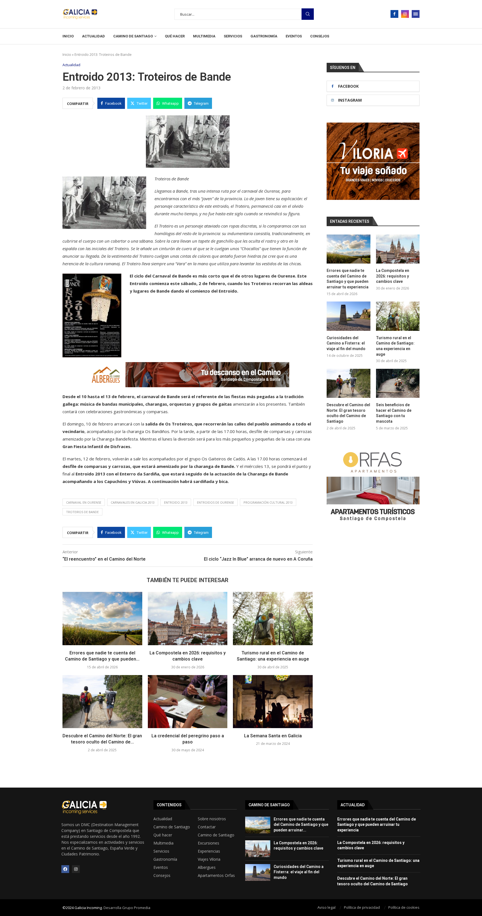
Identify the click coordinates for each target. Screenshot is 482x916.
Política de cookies (404, 907)
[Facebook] (394, 14)
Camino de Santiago (133, 36)
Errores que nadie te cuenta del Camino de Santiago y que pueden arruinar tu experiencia (347, 278)
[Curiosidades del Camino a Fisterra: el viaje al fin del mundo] (348, 316)
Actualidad (93, 36)
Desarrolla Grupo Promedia (126, 907)
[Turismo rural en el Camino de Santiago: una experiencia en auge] (273, 618)
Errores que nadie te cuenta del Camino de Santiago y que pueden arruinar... (301, 824)
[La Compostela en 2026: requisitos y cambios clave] (188, 618)
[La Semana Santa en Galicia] (273, 701)
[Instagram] (405, 14)
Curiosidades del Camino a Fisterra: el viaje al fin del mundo (346, 343)
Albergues (207, 867)
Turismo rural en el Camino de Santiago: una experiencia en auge (395, 346)
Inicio (68, 36)
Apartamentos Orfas (216, 875)
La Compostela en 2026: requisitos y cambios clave (392, 276)
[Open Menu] (416, 14)
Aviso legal (326, 907)
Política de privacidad (362, 907)
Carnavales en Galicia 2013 (133, 502)
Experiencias (209, 851)
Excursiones (208, 843)
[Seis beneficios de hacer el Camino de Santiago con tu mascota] (398, 383)
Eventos (294, 36)
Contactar (207, 827)
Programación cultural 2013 (268, 502)
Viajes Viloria (209, 859)
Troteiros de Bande (82, 512)
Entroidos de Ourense (215, 502)
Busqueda (308, 14)
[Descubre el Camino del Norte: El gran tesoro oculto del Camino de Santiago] (102, 701)
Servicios (233, 36)
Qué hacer (175, 36)
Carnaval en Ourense (83, 502)
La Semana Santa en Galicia (273, 735)
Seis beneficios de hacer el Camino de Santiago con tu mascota (393, 413)
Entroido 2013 (175, 502)
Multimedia (204, 36)
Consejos (319, 36)
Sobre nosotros (212, 819)
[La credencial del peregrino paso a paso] (188, 701)
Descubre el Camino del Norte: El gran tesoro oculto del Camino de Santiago (348, 413)
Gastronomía (263, 36)
